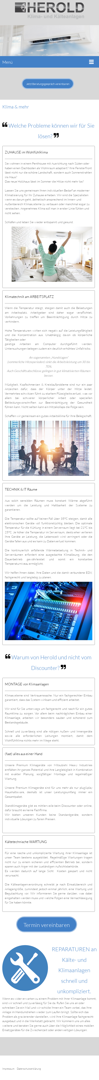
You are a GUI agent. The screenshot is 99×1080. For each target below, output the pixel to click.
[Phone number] (42, 1046)
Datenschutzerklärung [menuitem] (29, 1068)
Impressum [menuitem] (8, 1068)
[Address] (56, 1046)
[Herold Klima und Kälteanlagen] (49, 12)
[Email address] (49, 1046)
